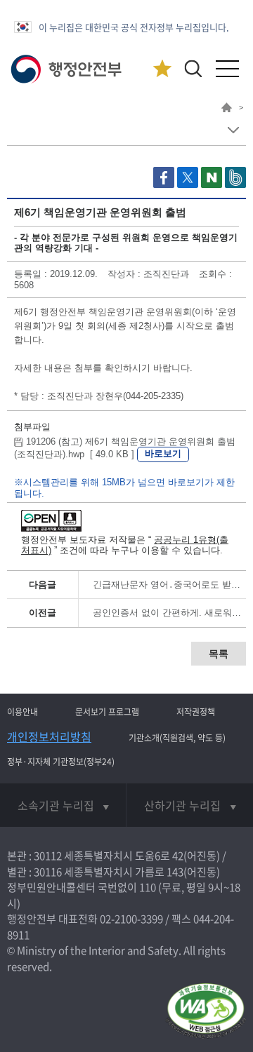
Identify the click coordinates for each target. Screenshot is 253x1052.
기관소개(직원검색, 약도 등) (177, 737)
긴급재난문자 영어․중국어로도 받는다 (171, 584)
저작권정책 (195, 712)
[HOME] (227, 109)
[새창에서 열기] (205, 1011)
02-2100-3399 (131, 918)
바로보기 (163, 453)
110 (147, 887)
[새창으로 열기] (165, 185)
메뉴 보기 (233, 130)
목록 (218, 653)
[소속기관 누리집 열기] (63, 805)
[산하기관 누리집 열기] (189, 805)
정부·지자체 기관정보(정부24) (61, 761)
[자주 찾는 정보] (162, 69)
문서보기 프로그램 (107, 712)
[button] (193, 68)
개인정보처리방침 (49, 736)
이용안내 (22, 712)
